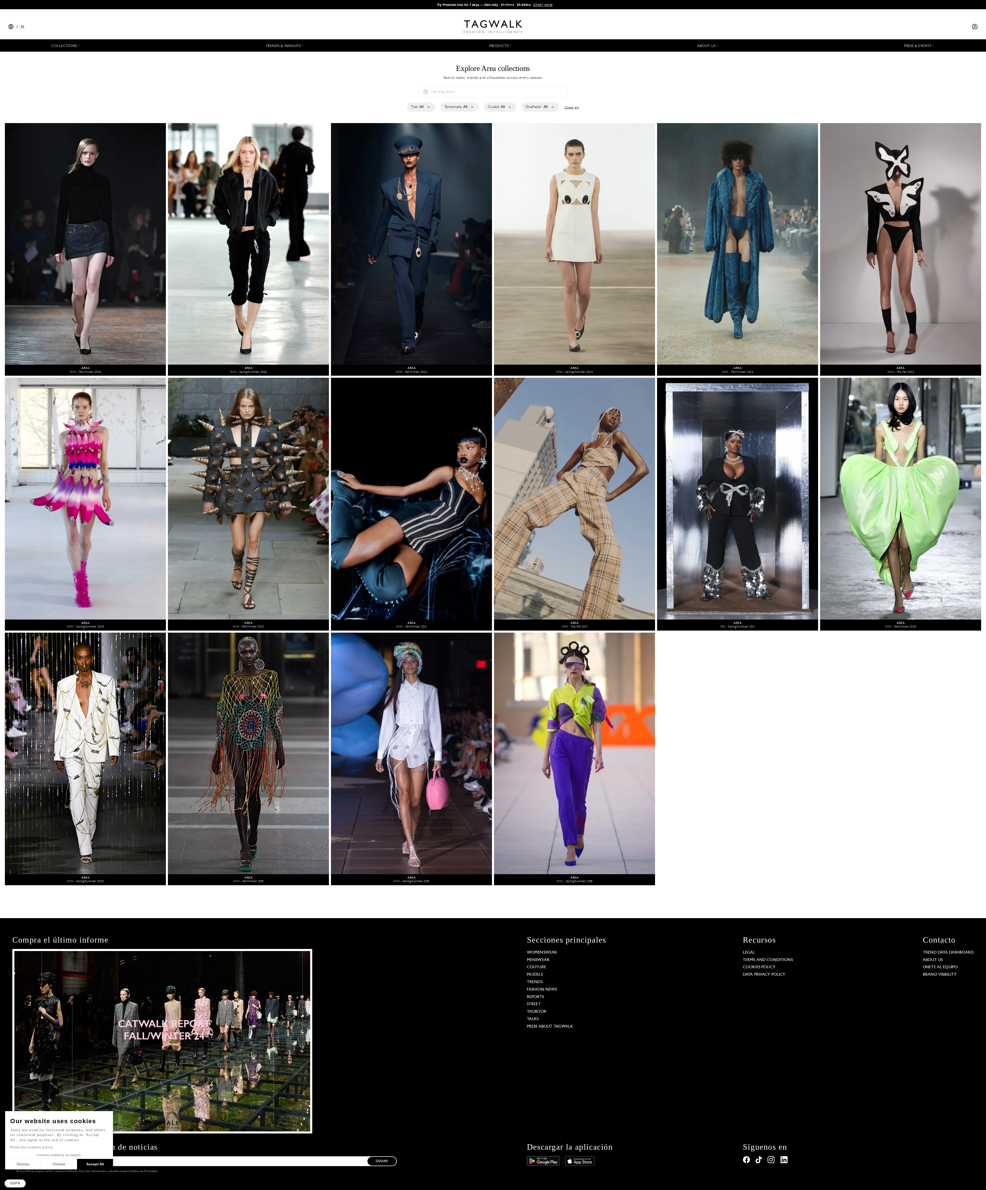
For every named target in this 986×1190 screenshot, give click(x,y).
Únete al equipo (940, 967)
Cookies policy (759, 967)
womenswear (542, 953)
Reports (535, 997)
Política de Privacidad (143, 1171)
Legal (749, 953)
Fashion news (542, 990)
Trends (535, 982)
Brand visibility (939, 975)
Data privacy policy (764, 975)
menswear (538, 960)
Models (535, 975)
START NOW (543, 5)
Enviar (382, 1161)
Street (534, 1004)
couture (536, 967)
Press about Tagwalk (550, 1027)
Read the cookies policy (31, 1147)
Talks (533, 1019)
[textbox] (420, 107)
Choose (59, 1164)
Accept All (95, 1164)
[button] (15, 1183)
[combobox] (420, 107)
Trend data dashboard (948, 953)
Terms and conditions (768, 960)
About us (933, 960)
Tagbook (537, 1012)
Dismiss (23, 1164)
